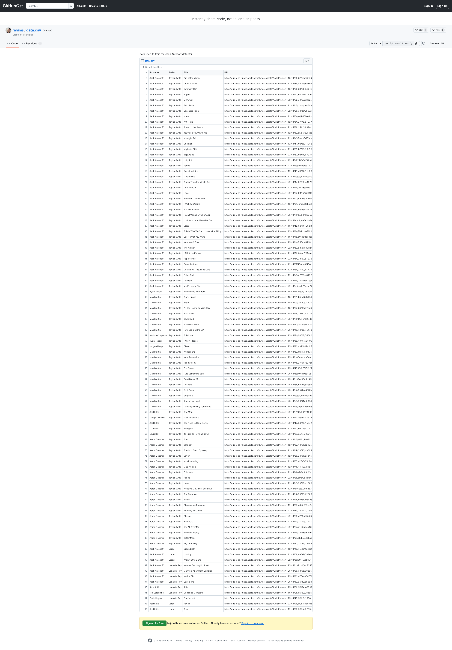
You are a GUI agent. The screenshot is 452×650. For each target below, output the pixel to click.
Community (221, 640)
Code (14, 43)
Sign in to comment (252, 622)
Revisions (33, 43)
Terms (179, 640)
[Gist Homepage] (13, 6)
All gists (81, 5)
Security (199, 640)
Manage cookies (256, 640)
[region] (226, 338)
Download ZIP (437, 43)
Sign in (428, 6)
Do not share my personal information (285, 640)
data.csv (33, 30)
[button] (417, 43)
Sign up (442, 6)
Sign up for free (154, 623)
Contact (241, 640)
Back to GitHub (98, 5)
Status (209, 640)
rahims (18, 30)
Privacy (188, 640)
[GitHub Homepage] (150, 640)
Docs (232, 640)
